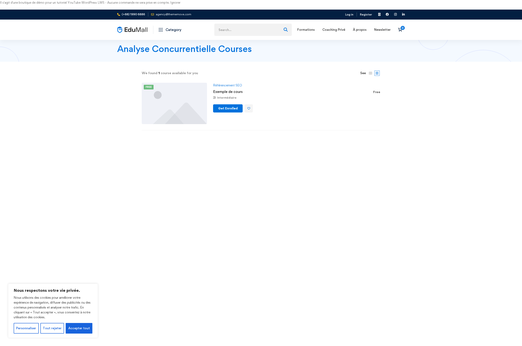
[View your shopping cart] (401, 30)
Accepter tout (79, 328)
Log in (349, 14)
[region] (53, 311)
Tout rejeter (52, 328)
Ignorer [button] (175, 2)
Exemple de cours (228, 91)
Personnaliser (26, 328)
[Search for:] (253, 30)
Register (366, 14)
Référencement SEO (227, 85)
